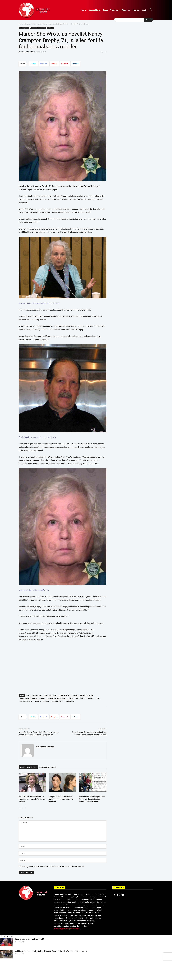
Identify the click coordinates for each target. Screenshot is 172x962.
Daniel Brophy (37, 695)
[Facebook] (114, 895)
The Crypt (114, 10)
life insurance (64, 695)
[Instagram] (119, 895)
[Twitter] (123, 895)
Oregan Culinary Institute (56, 698)
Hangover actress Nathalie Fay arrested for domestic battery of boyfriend (61, 799)
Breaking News (30, 24)
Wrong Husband (57, 701)
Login (144, 10)
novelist (42, 698)
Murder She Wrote (86, 695)
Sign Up (136, 10)
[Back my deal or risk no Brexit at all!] (6, 942)
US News (50, 28)
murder (74, 695)
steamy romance (26, 701)
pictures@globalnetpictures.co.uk (67, 929)
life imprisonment (51, 695)
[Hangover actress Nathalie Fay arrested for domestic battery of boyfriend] (62, 782)
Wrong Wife (70, 701)
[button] (150, 10)
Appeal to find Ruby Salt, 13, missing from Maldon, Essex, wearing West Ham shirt (89, 733)
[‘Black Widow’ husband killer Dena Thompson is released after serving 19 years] (32, 782)
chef (27, 695)
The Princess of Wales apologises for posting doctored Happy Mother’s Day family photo (92, 799)
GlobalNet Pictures (28, 52)
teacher (46, 701)
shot (97, 698)
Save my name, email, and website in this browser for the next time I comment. (52, 866)
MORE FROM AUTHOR (48, 767)
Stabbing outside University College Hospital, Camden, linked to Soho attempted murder (51, 951)
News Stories (34, 28)
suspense (38, 701)
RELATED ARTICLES (28, 767)
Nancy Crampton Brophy (28, 698)
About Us (126, 10)
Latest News (94, 10)
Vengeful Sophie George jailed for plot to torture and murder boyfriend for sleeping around (39, 733)
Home (83, 10)
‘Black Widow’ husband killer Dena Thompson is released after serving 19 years (32, 799)
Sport (105, 10)
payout (90, 698)
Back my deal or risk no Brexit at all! (29, 939)
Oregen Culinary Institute (76, 698)
